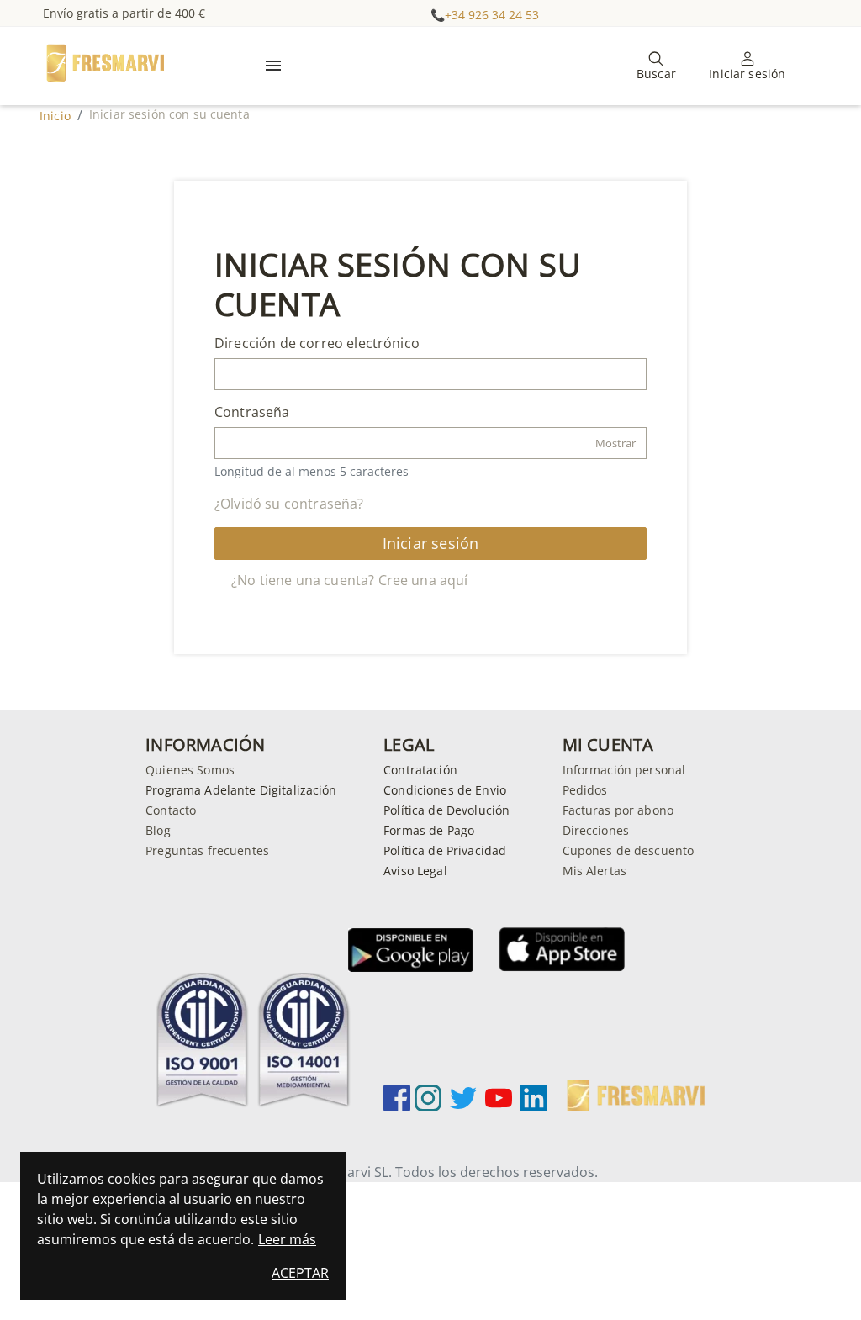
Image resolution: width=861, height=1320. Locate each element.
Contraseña (252, 412)
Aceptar (300, 1273)
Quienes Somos (190, 770)
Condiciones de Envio (444, 790)
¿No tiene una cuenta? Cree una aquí (349, 580)
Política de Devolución (446, 810)
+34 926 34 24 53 (492, 15)
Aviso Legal (415, 871)
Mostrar (615, 443)
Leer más (287, 1239)
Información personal (624, 770)
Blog (158, 830)
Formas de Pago (428, 830)
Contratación (420, 770)
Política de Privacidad (444, 850)
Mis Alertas (595, 871)
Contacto (170, 810)
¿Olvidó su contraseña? (289, 503)
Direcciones (596, 830)
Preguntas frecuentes (207, 850)
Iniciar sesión (431, 543)
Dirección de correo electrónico (317, 343)
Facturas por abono (618, 810)
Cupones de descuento (629, 850)
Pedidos (585, 790)
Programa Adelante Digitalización (240, 790)
